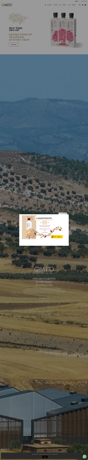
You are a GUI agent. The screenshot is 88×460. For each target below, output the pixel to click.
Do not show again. (64, 213)
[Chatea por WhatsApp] (84, 456)
